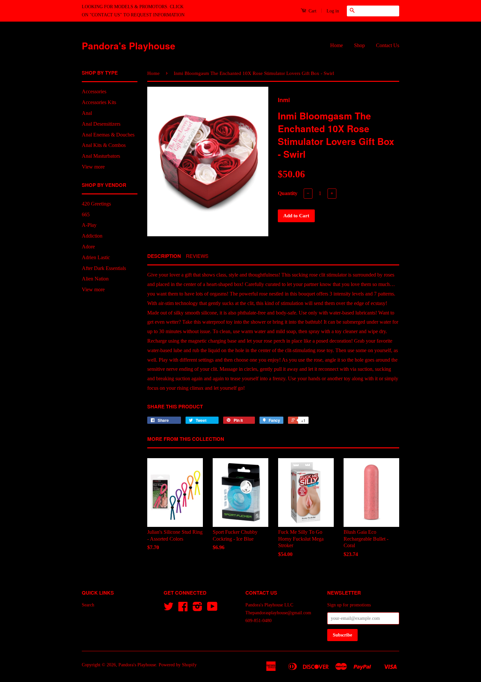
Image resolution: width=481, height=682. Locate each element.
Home (336, 45)
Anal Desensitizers (101, 124)
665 (86, 214)
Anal (87, 113)
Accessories (94, 91)
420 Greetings (96, 203)
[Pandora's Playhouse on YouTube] (212, 608)
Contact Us (387, 45)
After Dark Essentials (104, 268)
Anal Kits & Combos (104, 145)
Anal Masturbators (101, 156)
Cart (311, 11)
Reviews (197, 255)
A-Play (89, 225)
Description (164, 256)
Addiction (92, 236)
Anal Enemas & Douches (108, 134)
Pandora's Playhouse (128, 45)
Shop (359, 45)
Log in (333, 11)
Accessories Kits (99, 102)
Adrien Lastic (96, 257)
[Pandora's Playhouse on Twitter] (168, 608)
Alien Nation (95, 278)
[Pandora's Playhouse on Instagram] (197, 608)
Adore (88, 246)
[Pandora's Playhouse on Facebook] (183, 608)
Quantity (287, 193)
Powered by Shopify (178, 664)
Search (88, 604)
